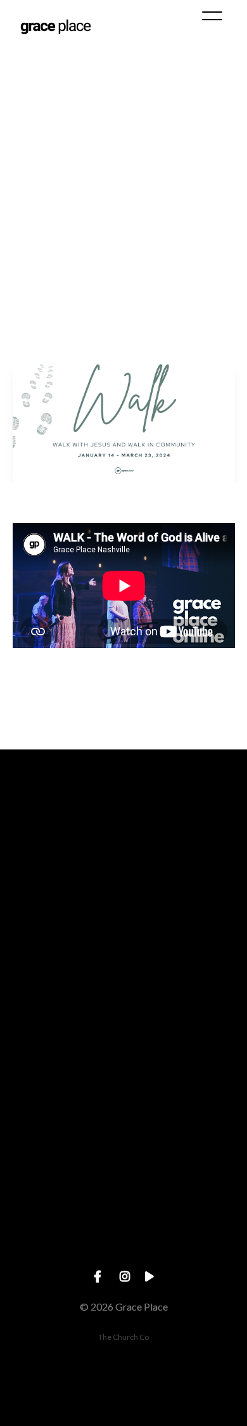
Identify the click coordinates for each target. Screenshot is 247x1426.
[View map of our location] (123, 1075)
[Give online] (123, 1183)
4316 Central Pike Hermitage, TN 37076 (123, 1146)
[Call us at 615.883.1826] (123, 968)
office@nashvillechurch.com (123, 932)
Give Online (123, 1254)
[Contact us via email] (123, 860)
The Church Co (123, 1337)
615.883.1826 (123, 1039)
